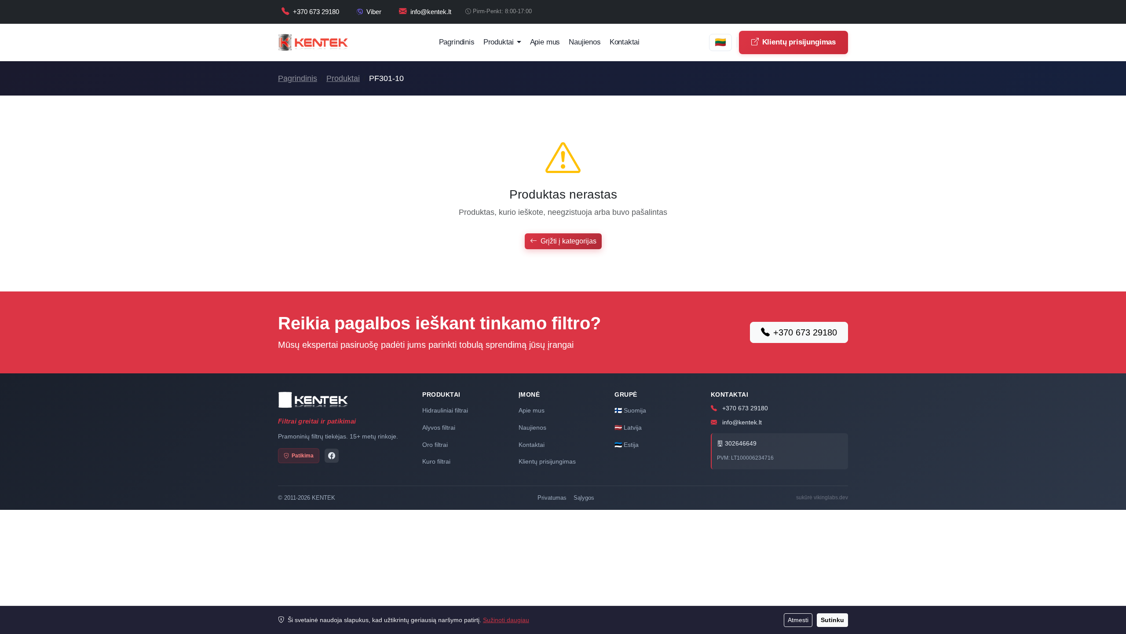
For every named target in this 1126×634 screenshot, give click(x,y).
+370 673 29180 (805, 332)
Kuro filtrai (436, 461)
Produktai (343, 78)
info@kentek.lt (741, 422)
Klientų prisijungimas (799, 42)
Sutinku (832, 619)
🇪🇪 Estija (626, 444)
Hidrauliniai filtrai (445, 410)
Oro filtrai (435, 444)
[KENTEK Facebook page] (332, 456)
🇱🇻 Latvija (628, 427)
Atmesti (798, 619)
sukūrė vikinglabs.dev (822, 497)
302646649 (740, 443)
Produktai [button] (498, 42)
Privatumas (552, 497)
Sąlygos (584, 497)
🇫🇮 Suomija (630, 410)
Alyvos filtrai (438, 427)
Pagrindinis (457, 42)
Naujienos (584, 42)
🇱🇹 (720, 42)
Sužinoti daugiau (506, 619)
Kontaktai (625, 42)
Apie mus (545, 42)
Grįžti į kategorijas (568, 241)
